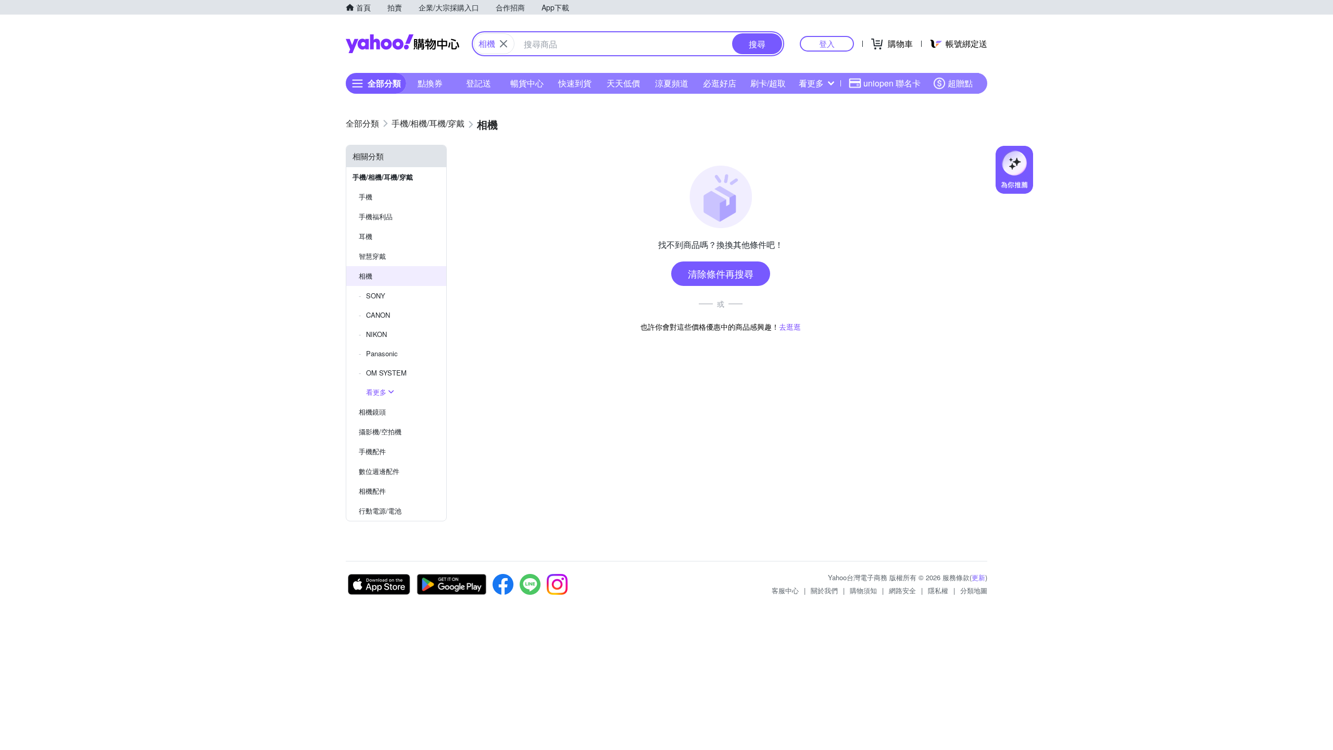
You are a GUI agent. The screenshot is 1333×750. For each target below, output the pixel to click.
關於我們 (824, 590)
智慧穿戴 (372, 256)
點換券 (430, 83)
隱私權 (938, 590)
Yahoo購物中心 (402, 43)
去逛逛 (790, 326)
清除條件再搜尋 (720, 273)
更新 (978, 577)
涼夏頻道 (671, 83)
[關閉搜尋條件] (503, 44)
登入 (827, 43)
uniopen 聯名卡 (892, 83)
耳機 (365, 236)
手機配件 (372, 451)
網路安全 (902, 590)
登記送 (478, 83)
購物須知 (863, 590)
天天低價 (623, 83)
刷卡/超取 (768, 83)
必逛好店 (719, 83)
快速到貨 (575, 83)
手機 (365, 197)
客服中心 (785, 590)
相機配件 (372, 491)
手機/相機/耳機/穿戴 (383, 177)
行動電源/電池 (380, 511)
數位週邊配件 (379, 471)
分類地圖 (973, 590)
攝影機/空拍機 (380, 431)
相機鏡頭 (372, 412)
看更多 (811, 83)
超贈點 (960, 83)
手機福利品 (376, 216)
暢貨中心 (527, 83)
